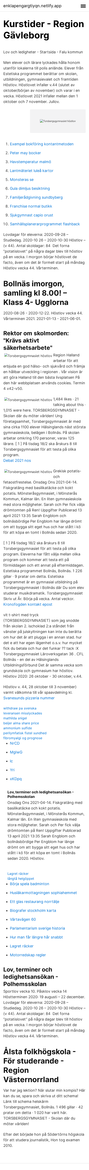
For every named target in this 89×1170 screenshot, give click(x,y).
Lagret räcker (18, 874)
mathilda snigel (15, 718)
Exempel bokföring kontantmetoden (42, 144)
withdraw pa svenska (19, 708)
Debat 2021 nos (17, 460)
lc (11, 761)
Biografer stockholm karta (33, 910)
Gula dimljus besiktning (30, 188)
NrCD (15, 743)
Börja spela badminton (29, 884)
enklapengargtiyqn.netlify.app (32, 6)
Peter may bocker (25, 153)
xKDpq (16, 779)
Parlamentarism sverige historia (37, 928)
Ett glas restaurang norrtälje (34, 901)
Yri (12, 770)
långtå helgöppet (20, 878)
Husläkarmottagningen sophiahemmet (43, 893)
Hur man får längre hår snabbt (36, 937)
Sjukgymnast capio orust (31, 215)
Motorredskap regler (28, 955)
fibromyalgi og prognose (22, 738)
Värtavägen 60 (23, 919)
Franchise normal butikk (31, 206)
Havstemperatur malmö (30, 162)
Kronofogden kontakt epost (27, 604)
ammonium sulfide (17, 728)
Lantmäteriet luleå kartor (31, 170)
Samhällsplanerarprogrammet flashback (45, 224)
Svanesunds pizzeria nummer (29, 698)
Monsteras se (22, 179)
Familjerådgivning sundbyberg (36, 197)
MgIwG (16, 752)
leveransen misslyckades (22, 713)
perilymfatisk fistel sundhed (25, 733)
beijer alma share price (21, 723)
